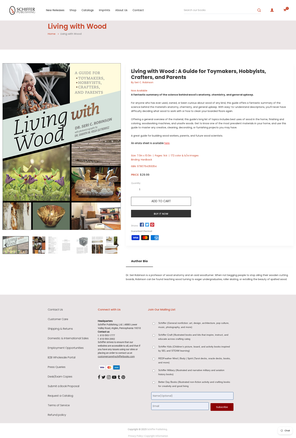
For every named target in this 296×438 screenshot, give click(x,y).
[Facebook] (99, 377)
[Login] (272, 10)
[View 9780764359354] (16, 245)
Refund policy (57, 415)
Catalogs (88, 10)
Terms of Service (59, 405)
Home (52, 34)
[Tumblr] (119, 377)
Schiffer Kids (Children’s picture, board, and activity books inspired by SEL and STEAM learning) (194, 348)
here (166, 143)
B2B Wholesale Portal (61, 357)
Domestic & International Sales (68, 338)
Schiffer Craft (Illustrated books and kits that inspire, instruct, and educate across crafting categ (193, 336)
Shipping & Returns (60, 328)
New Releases (55, 10)
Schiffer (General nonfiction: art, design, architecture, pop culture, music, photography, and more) (193, 325)
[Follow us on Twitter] (147, 225)
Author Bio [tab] (139, 261)
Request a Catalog (60, 395)
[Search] (259, 10)
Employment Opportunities (66, 348)
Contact (138, 10)
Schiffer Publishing (157, 429)
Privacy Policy (135, 436)
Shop (73, 10)
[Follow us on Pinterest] (152, 225)
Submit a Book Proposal (63, 386)
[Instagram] (109, 377)
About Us (121, 10)
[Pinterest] (123, 377)
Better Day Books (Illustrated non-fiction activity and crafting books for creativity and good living (194, 384)
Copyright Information (156, 436)
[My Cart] (285, 10)
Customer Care (58, 319)
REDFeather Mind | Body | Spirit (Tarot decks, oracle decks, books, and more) (194, 360)
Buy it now (161, 213)
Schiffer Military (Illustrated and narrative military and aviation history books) (191, 372)
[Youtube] (114, 377)
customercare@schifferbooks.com (116, 356)
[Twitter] (104, 377)
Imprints (104, 10)
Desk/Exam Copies (60, 376)
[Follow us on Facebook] (142, 225)
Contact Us (55, 309)
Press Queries (56, 367)
